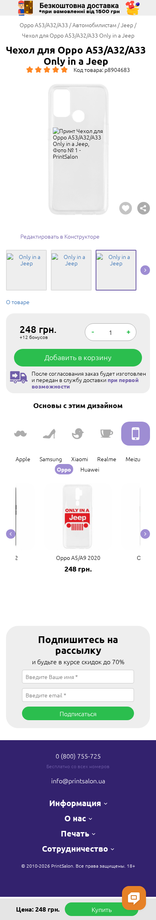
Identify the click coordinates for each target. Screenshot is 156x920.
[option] (78, 150)
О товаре (18, 302)
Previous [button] (11, 534)
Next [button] (145, 270)
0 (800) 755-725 (78, 755)
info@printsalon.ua (78, 780)
